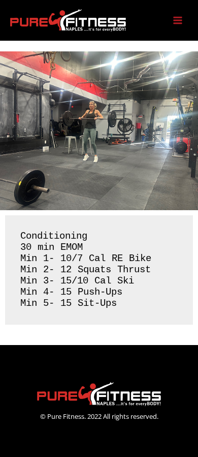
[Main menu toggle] (178, 20)
